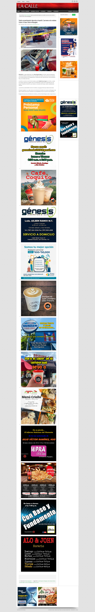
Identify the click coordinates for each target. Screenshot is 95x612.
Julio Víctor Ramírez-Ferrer (35, 24)
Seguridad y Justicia (35, 11)
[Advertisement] (62, 6)
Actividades (43, 11)
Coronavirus (56, 11)
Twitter (72, 1)
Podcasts (27, 1)
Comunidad (49, 11)
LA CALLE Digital (31, 6)
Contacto (18, 1)
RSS (77, 1)
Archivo (23, 1)
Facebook (74, 1)
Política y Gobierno (25, 11)
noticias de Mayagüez (28, 582)
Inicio (18, 11)
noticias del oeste (36, 582)
